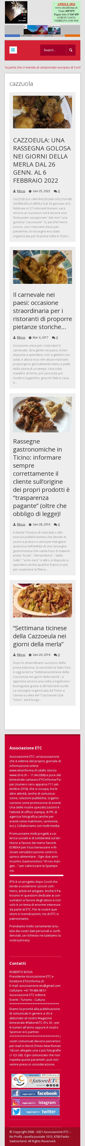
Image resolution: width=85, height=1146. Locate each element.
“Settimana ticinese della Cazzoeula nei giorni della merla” (40, 636)
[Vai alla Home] (44, 34)
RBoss (21, 191)
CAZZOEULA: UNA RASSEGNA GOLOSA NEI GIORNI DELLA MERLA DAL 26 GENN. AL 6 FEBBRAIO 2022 (42, 160)
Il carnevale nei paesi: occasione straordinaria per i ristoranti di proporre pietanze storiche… (42, 310)
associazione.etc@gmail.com (39, 985)
